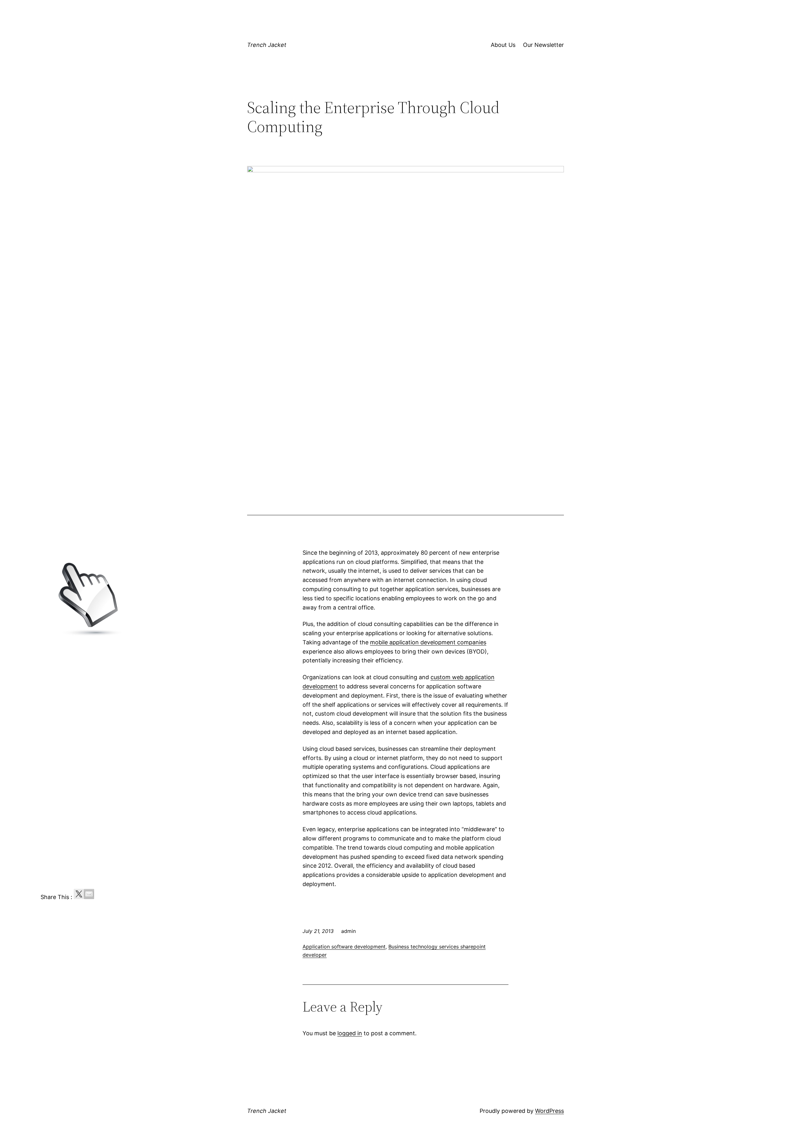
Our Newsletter (543, 44)
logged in (349, 1033)
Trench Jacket (266, 44)
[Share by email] (89, 894)
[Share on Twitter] (79, 894)
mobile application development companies (428, 642)
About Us (503, 44)
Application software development (344, 946)
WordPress (549, 1110)
